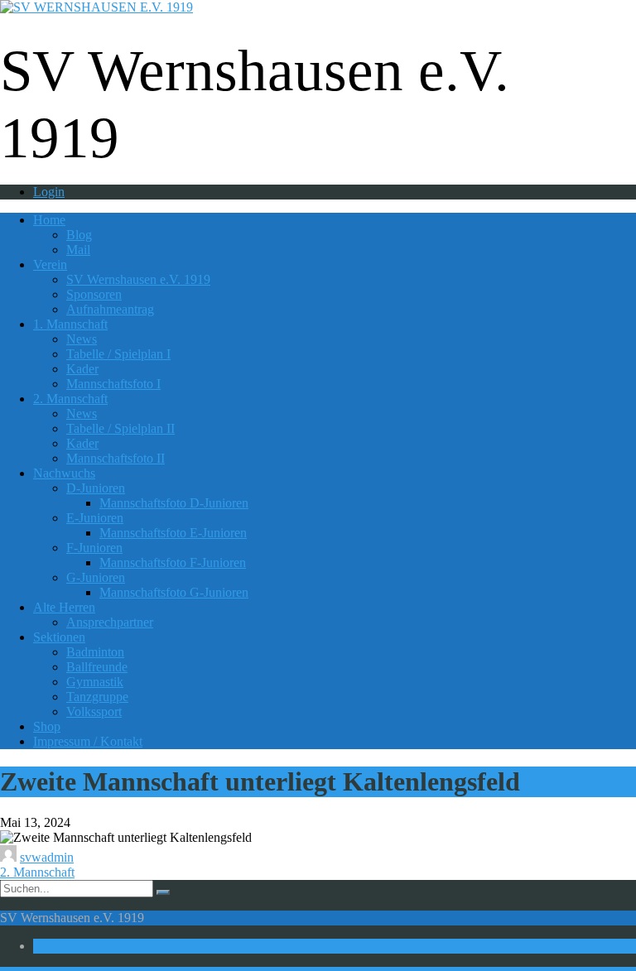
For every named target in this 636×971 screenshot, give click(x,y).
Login (49, 192)
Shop (46, 726)
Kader (82, 369)
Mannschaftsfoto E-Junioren (173, 533)
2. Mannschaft (70, 399)
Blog (79, 235)
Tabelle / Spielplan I (118, 354)
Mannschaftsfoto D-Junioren (173, 503)
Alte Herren (64, 607)
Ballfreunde (97, 667)
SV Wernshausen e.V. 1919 (138, 279)
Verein (50, 264)
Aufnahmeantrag (110, 309)
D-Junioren (95, 488)
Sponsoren (94, 294)
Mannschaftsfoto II (115, 458)
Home (49, 220)
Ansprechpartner (109, 622)
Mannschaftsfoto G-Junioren (173, 592)
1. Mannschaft (70, 324)
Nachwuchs (64, 473)
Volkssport (94, 711)
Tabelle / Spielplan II (120, 428)
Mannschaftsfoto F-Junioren (172, 562)
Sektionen (59, 637)
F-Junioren (94, 548)
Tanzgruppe (97, 697)
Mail (78, 250)
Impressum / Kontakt (87, 741)
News (81, 339)
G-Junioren (95, 577)
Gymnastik (94, 682)
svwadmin (47, 857)
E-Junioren (94, 518)
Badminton (95, 652)
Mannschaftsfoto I (113, 384)
